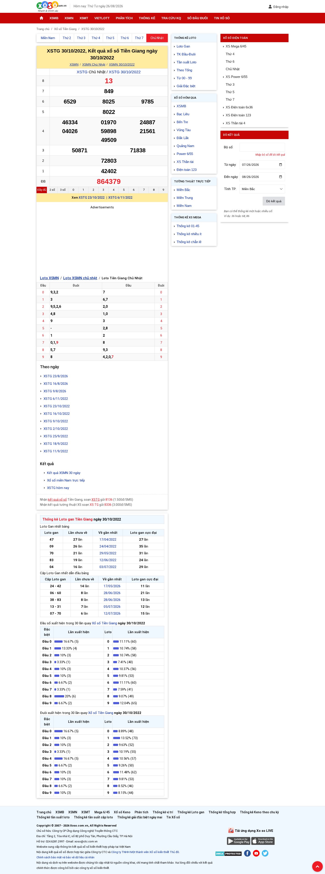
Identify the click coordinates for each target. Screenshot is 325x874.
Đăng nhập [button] (281, 7)
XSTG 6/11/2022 (120, 197)
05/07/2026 (112, 607)
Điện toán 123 (187, 170)
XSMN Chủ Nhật (93, 64)
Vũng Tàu (184, 130)
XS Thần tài (185, 162)
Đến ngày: (231, 177)
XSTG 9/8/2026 (55, 391)
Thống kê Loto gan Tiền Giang (67, 519)
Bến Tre (182, 122)
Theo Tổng (184, 70)
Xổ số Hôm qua (185, 97)
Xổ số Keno (122, 812)
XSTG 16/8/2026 (56, 384)
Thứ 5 (230, 92)
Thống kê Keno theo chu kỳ (259, 812)
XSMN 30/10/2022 (122, 64)
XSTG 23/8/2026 (56, 376)
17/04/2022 (107, 540)
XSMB (54, 18)
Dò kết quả (273, 201)
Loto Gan (183, 46)
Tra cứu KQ (171, 18)
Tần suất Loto (186, 62)
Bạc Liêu (183, 114)
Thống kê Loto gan (190, 812)
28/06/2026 (112, 593)
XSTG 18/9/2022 (56, 444)
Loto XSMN (49, 278)
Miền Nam (184, 206)
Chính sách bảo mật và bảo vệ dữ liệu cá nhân (65, 857)
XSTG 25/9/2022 (56, 436)
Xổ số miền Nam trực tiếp (66, 480)
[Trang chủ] (41, 18)
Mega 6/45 (102, 812)
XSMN (69, 18)
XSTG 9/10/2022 (56, 421)
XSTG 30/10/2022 (125, 72)
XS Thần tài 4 (235, 123)
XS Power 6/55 (236, 77)
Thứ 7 (230, 99)
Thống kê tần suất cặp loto (93, 817)
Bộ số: (228, 147)
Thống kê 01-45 (188, 226)
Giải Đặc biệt (186, 86)
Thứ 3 (230, 84)
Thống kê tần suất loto (53, 817)
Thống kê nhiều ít (189, 234)
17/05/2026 (112, 586)
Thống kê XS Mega (187, 217)
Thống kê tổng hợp (222, 812)
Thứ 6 (230, 61)
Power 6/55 (185, 154)
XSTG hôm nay (58, 488)
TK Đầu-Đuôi (186, 54)
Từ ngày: (230, 165)
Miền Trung (185, 198)
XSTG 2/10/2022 (56, 429)
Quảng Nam (185, 146)
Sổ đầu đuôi (197, 18)
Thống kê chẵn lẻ (189, 242)
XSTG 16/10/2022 (57, 414)
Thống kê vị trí (163, 812)
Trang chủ (43, 812)
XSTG (82, 72)
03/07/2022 (107, 567)
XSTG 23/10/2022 (92, 197)
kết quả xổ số (57, 499)
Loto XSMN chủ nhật (80, 278)
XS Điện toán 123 (238, 115)
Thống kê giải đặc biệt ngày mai (139, 817)
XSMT (84, 18)
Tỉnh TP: (230, 189)
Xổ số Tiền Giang (104, 623)
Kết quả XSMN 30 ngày (63, 473)
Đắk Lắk (183, 138)
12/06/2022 (107, 560)
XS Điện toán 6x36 (239, 107)
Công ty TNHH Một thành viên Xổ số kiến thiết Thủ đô (145, 852)
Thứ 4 (230, 54)
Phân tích (124, 18)
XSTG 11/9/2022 (56, 451)
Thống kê (147, 18)
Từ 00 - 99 (184, 78)
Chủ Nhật (232, 69)
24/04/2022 (107, 546)
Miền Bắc (183, 190)
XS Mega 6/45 (236, 46)
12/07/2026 (112, 613)
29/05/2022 (107, 553)
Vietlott (102, 18)
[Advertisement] (102, 241)
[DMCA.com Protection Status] (228, 854)
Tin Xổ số (222, 18)
